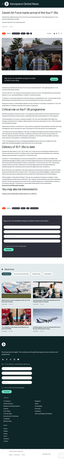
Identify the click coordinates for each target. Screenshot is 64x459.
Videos (5, 434)
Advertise (6, 439)
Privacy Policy (23, 246)
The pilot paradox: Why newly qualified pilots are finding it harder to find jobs (46, 301)
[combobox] (32, 241)
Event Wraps (7, 411)
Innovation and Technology (11, 416)
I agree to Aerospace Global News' (16, 246)
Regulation (38, 401)
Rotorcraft (38, 408)
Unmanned (38, 411)
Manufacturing (7, 421)
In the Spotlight (8, 413)
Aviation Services (8, 403)
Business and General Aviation (12, 406)
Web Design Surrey (46, 454)
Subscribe (54, 79)
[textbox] (30, 241)
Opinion (6, 431)
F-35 (28, 33)
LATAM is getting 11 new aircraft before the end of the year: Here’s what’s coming (46, 328)
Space (37, 403)
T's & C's (23, 454)
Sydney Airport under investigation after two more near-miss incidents (16, 301)
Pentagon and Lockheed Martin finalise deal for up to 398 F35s (19, 193)
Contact (6, 441)
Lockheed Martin (34, 208)
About (5, 436)
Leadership (7, 418)
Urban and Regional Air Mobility (43, 413)
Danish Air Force (15, 33)
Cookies (10, 454)
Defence (9, 33)
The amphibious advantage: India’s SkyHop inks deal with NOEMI (15, 328)
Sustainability (38, 406)
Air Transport (7, 401)
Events (5, 429)
